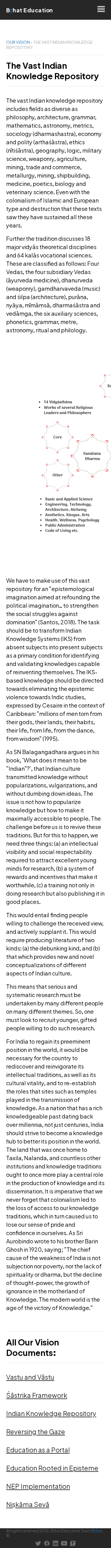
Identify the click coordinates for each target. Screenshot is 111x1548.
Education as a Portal (38, 1450)
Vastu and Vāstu (30, 1377)
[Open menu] (101, 10)
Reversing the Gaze (35, 1431)
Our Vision (18, 42)
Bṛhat (97, 1531)
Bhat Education (29, 10)
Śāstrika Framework (36, 1395)
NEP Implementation (38, 1486)
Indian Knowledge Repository (51, 1413)
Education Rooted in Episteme (52, 1468)
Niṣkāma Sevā (27, 1504)
